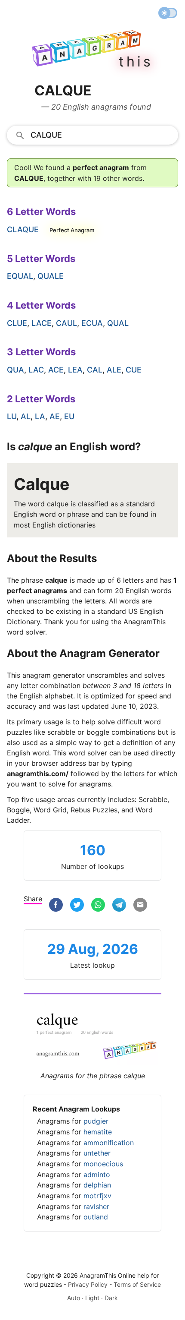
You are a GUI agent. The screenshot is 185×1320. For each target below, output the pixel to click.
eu (69, 416)
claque (23, 229)
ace (56, 369)
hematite (97, 1131)
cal (94, 369)
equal (20, 276)
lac (36, 369)
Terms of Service (137, 1284)
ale (114, 369)
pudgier (95, 1121)
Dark (111, 1297)
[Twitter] (77, 905)
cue (134, 369)
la (40, 416)
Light (92, 1297)
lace (41, 323)
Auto (73, 1297)
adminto (96, 1174)
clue (17, 323)
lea (75, 369)
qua (15, 369)
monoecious (103, 1163)
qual (118, 323)
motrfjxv (97, 1195)
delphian (97, 1185)
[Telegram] (119, 905)
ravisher (96, 1206)
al (26, 416)
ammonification (108, 1142)
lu (11, 416)
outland (95, 1217)
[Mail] (140, 905)
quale (50, 276)
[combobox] (92, 134)
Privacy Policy (88, 1284)
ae (54, 416)
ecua (92, 323)
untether (97, 1153)
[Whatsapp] (98, 905)
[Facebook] (56, 905)
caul (66, 323)
